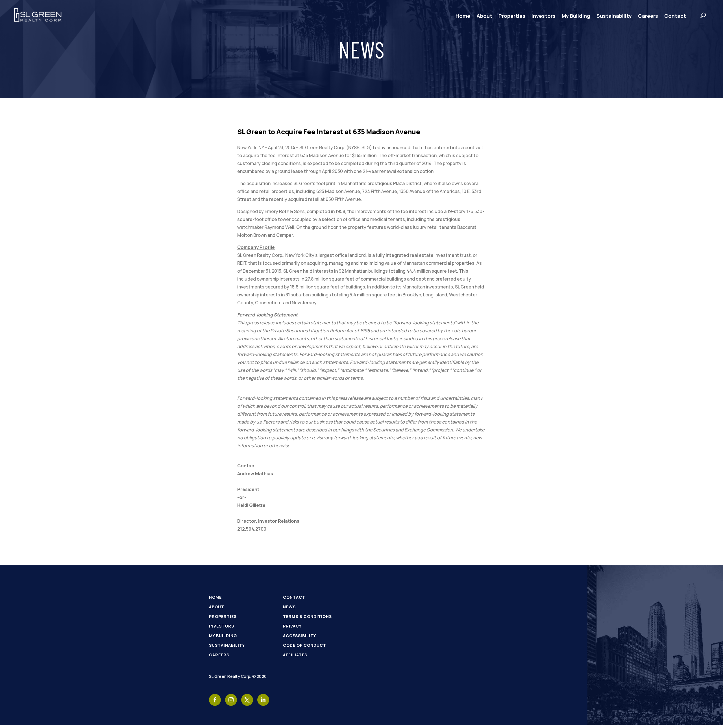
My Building (576, 15)
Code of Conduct (304, 645)
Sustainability (614, 15)
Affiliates (295, 654)
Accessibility (299, 635)
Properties (511, 15)
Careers (648, 15)
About (484, 15)
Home (463, 15)
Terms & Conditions (307, 616)
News (289, 606)
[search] (697, 15)
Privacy (292, 626)
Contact (675, 15)
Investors (544, 15)
